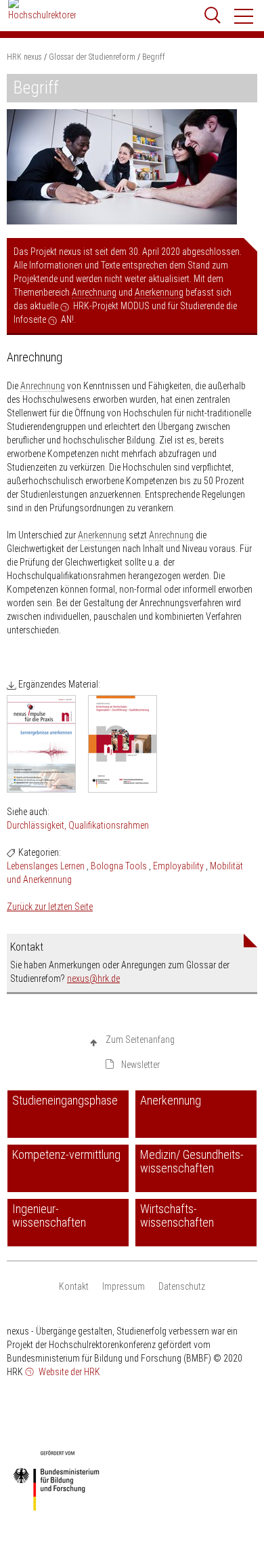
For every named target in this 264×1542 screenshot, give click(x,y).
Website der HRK (68, 1371)
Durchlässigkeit (35, 825)
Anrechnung (94, 292)
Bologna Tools (119, 866)
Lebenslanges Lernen (46, 866)
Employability (178, 866)
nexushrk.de (93, 978)
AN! (67, 319)
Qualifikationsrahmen (108, 825)
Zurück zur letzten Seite (50, 906)
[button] (244, 16)
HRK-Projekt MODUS (111, 305)
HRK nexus (24, 57)
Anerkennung (159, 292)
